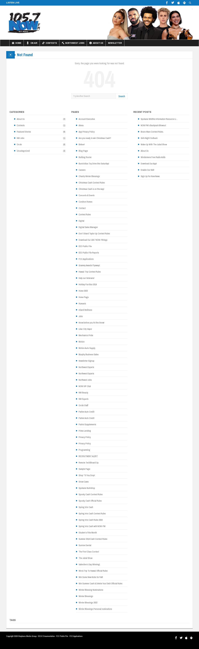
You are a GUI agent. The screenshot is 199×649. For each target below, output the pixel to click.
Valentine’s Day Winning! (89, 564)
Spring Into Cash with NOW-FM (92, 526)
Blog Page (83, 150)
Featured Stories (24, 131)
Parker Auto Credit (86, 411)
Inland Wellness (85, 310)
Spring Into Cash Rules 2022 (91, 519)
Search (121, 96)
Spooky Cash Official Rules (90, 500)
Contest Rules (85, 214)
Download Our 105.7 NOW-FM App (93, 240)
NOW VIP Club (85, 386)
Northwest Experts (86, 367)
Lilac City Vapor (85, 329)
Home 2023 (83, 290)
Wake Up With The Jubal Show (154, 144)
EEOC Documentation (46, 636)
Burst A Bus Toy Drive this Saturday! (94, 163)
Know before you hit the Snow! (91, 322)
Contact (82, 208)
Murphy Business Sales (89, 354)
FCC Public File (62, 636)
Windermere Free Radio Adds (153, 157)
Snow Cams (84, 481)
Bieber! (82, 144)
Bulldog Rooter (85, 157)
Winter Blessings (86, 596)
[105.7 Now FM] (24, 22)
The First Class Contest (89, 551)
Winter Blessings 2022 (88, 602)
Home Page (84, 297)
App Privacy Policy (87, 131)
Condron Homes (85, 201)
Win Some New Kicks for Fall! (91, 577)
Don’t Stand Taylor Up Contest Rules (94, 233)
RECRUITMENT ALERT (88, 456)
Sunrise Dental (85, 545)
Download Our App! (149, 163)
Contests (51, 43)
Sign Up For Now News (150, 176)
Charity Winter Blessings (89, 176)
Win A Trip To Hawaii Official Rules (93, 570)
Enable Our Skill (147, 170)
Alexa (81, 125)
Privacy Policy (85, 437)
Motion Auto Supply (87, 348)
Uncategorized (23, 150)
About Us (98, 43)
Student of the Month (88, 532)
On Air (33, 43)
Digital (81, 220)
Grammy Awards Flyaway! (89, 265)
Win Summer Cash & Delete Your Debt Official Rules (100, 583)
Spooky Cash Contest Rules (91, 494)
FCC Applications (86, 259)
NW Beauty (83, 392)
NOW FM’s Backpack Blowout (153, 125)
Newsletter (115, 43)
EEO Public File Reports (89, 252)
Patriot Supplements (87, 424)
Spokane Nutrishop (87, 488)
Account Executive (87, 119)
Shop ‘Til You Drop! (87, 475)
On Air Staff (83, 405)
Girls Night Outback (149, 138)
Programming (84, 449)
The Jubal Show (85, 558)
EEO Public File (85, 246)
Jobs (81, 316)
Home (18, 43)
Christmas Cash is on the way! (91, 189)
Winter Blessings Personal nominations (95, 609)
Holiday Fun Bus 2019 (88, 284)
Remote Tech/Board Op (89, 462)
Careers (82, 170)
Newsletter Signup (86, 360)
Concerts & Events (87, 195)
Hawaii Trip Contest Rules (90, 271)
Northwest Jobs (74, 43)
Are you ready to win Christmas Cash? (95, 138)
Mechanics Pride (86, 335)
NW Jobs (20, 138)
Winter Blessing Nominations (91, 589)
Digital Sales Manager (88, 227)
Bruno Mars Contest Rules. (152, 131)
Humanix (82, 303)
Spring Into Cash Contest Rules (92, 513)
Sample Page (84, 469)
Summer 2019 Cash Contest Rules (93, 539)
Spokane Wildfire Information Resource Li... (159, 119)
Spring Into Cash (86, 507)
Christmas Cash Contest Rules (92, 182)
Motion (82, 341)
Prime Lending (85, 430)
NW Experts (83, 399)
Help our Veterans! (86, 278)
